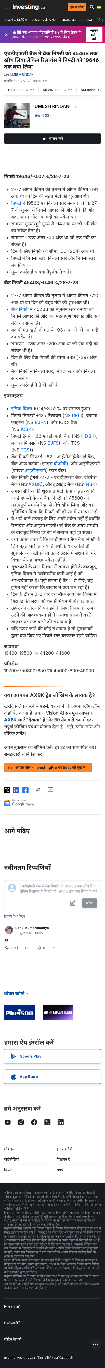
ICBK (26, 429)
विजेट (8, 1170)
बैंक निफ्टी (20, 309)
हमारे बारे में (64, 1149)
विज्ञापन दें (63, 1159)
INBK (89, 484)
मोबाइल (9, 1149)
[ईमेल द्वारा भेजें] (50, 790)
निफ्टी (16, 203)
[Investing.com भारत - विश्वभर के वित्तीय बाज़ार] (30, 7)
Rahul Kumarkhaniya (32, 928)
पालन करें (56, 138)
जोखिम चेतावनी (12, 1339)
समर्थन (61, 1170)
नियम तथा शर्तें (12, 1306)
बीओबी (60, 463)
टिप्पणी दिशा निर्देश (14, 916)
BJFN (41, 422)
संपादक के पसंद (44, 20)
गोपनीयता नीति (12, 1323)
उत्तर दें (14, 948)
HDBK (87, 436)
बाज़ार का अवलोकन (77, 20)
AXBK (34, 484)
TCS (25, 450)
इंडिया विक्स (21, 408)
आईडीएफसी (35, 470)
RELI (77, 415)
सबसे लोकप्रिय (16, 20)
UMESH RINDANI (53, 106)
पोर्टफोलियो (11, 1159)
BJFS (53, 443)
